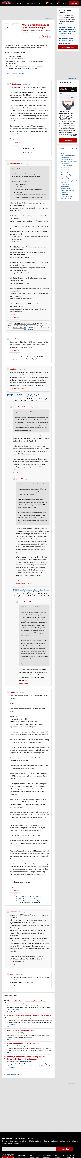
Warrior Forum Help (66, 196)
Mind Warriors (65, 184)
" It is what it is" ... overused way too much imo (26, 1000)
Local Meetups (65, 194)
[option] (68, 114)
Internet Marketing (25, 1018)
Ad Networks (65, 163)
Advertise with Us (48, 18)
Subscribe (40, 33)
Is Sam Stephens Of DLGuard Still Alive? (23, 1043)
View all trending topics (12, 1074)
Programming (65, 186)
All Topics (63, 153)
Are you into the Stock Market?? (20, 1030)
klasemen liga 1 (25, 357)
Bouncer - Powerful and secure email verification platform (67, 115)
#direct (8, 73)
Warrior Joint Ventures (67, 190)
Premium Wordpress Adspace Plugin (28, 901)
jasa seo (9, 359)
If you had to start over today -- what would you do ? (29, 1015)
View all (74, 149)
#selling (21, 73)
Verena (63, 35)
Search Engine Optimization (69, 161)
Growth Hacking (65, 171)
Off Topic (22, 1003)
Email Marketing (65, 169)
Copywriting (64, 177)
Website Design (65, 188)
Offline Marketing (66, 175)
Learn (40, 3)
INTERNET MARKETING (29, 33)
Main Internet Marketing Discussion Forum (68, 156)
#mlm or (14, 73)
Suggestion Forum (66, 198)
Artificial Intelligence (67, 159)
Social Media (64, 173)
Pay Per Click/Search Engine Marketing (67, 166)
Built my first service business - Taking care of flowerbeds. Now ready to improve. (26, 1057)
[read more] (15, 1009)
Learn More (68, 140)
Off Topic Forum (65, 192)
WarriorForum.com (67, 40)
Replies (10, 1012)
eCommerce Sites (66, 179)
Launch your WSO (68, 47)
